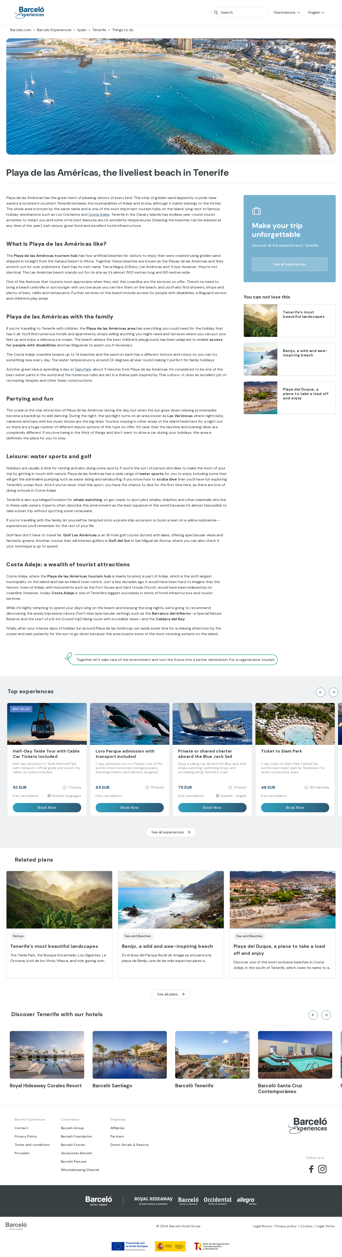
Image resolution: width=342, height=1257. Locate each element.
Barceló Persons (74, 1161)
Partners (117, 1136)
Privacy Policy (26, 1136)
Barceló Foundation (76, 1136)
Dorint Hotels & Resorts (130, 1145)
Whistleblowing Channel (80, 1170)
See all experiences (290, 264)
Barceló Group (72, 1128)
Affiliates (118, 1128)
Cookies (306, 1226)
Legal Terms (325, 1226)
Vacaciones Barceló (76, 1153)
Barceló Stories (73, 1145)
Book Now (47, 807)
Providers (22, 1153)
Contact (21, 1128)
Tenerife (99, 29)
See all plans (167, 994)
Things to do (123, 29)
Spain (82, 29)
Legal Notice (262, 1226)
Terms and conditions (32, 1145)
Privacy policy (286, 1226)
